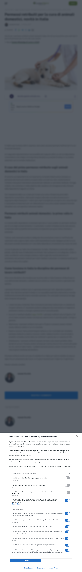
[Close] (78, 437)
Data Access (41, 568)
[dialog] (41, 502)
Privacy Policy (53, 568)
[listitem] (41, 473)
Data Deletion (29, 568)
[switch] (67, 477)
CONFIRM (26, 560)
